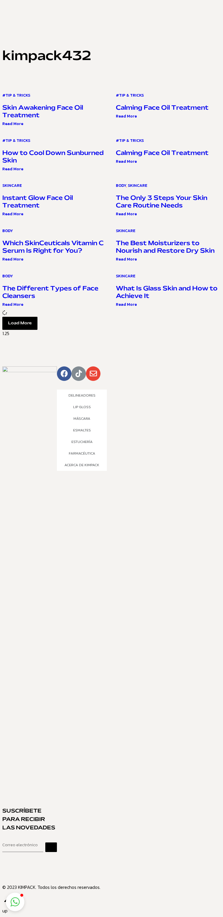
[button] (19, 323)
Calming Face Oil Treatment (162, 108)
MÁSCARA (81, 418)
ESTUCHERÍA (82, 441)
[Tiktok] (78, 373)
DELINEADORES (82, 395)
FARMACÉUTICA (82, 453)
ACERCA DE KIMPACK (81, 465)
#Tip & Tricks (16, 95)
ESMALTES (82, 430)
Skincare (12, 185)
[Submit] (51, 847)
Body (121, 185)
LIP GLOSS (82, 407)
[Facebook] (64, 373)
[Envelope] (93, 373)
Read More (12, 124)
